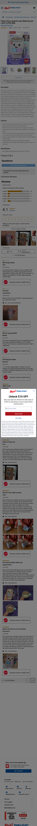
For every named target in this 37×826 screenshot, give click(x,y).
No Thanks (18, 418)
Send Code (18, 414)
